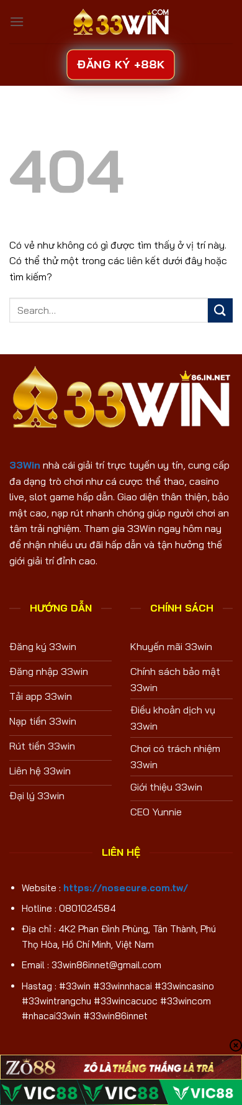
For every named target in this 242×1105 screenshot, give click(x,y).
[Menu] (16, 21)
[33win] (121, 22)
